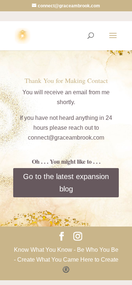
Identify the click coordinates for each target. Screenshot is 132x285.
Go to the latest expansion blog (66, 182)
